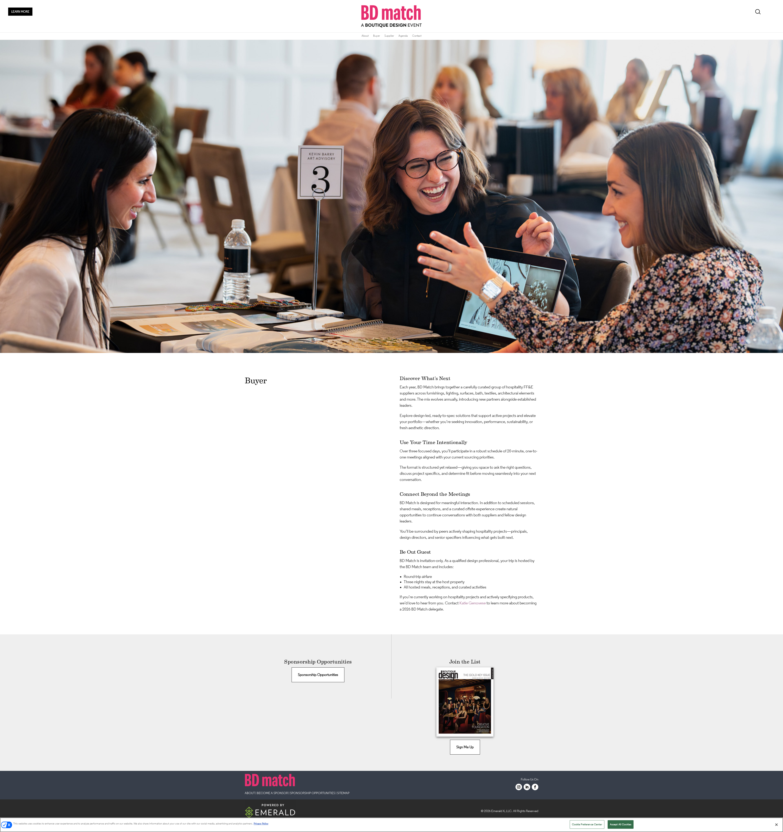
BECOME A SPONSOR (272, 793)
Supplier (389, 35)
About (365, 35)
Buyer (376, 35)
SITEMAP (343, 793)
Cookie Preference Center (587, 824)
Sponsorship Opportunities (318, 675)
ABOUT (250, 793)
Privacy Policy (261, 823)
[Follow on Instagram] (518, 787)
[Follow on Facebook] (535, 787)
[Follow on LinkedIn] (527, 787)
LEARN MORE (20, 11)
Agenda (403, 35)
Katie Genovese (473, 603)
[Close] (776, 824)
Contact (416, 35)
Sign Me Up (465, 747)
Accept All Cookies (620, 824)
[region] (391, 825)
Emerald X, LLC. (501, 810)
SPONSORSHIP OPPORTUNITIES (312, 793)
